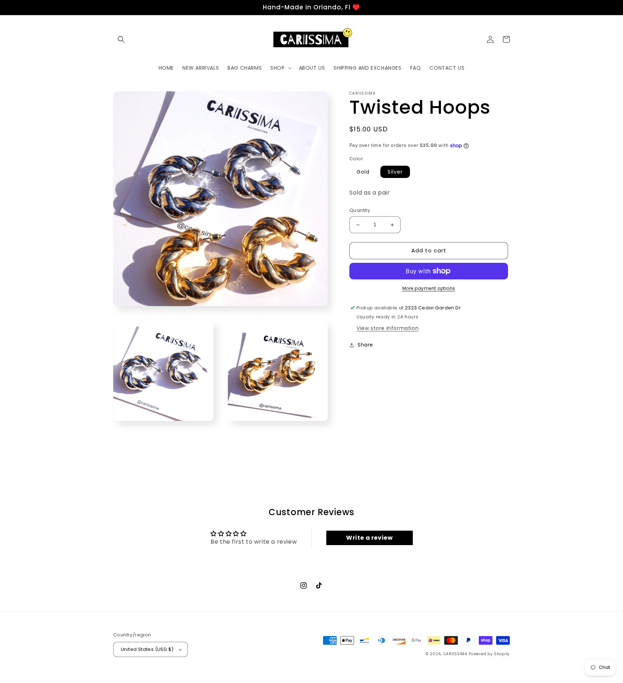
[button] (121, 39)
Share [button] (365, 344)
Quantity (359, 210)
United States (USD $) (147, 649)
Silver (395, 171)
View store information (388, 328)
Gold (363, 171)
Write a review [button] (369, 538)
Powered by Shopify (489, 654)
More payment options (428, 288)
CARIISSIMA (455, 654)
